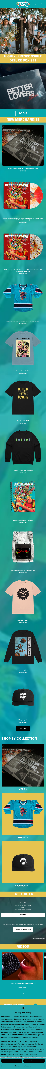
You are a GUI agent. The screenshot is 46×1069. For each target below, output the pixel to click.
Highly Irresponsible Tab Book (23, 520)
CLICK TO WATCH (22, 987)
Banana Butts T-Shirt (23, 371)
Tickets (23, 914)
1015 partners (15, 1016)
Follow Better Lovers (23, 929)
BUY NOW (23, 113)
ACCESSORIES (21, 886)
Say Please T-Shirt (23, 420)
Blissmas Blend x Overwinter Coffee (23, 570)
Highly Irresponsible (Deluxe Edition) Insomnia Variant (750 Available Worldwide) (23, 270)
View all (23, 728)
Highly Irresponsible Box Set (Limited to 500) (23, 168)
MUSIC (22, 789)
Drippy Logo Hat (23, 719)
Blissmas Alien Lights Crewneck (23, 470)
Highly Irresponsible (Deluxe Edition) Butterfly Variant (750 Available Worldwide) (23, 219)
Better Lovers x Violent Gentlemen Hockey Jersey (23, 321)
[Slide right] (27, 993)
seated (43, 938)
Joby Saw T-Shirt (23, 620)
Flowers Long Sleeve (23, 670)
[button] (4, 4)
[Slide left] (18, 993)
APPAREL (22, 837)
